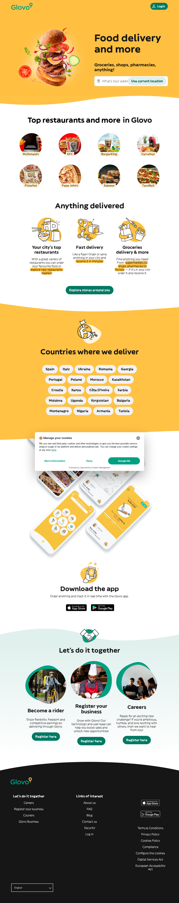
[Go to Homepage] (22, 6)
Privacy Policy (150, 834)
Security (89, 828)
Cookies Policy (150, 840)
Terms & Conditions (150, 828)
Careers (29, 802)
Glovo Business (29, 821)
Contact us (89, 821)
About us (89, 802)
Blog (89, 815)
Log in (89, 834)
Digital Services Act (150, 859)
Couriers (28, 815)
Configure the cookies (150, 853)
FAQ (89, 809)
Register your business (28, 809)
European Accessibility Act (150, 867)
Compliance (150, 847)
